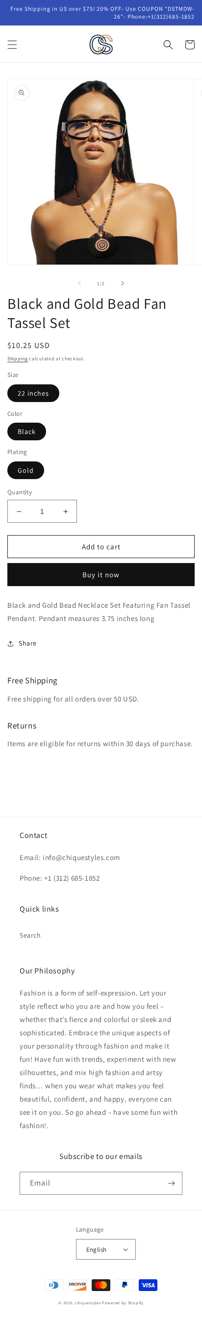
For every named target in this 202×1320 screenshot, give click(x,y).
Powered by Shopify (123, 1302)
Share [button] (28, 643)
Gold (26, 470)
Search (30, 935)
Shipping (17, 358)
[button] (12, 44)
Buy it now (101, 574)
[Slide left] (79, 283)
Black (27, 431)
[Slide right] (122, 283)
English (96, 1249)
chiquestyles (88, 1302)
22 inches (33, 393)
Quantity (19, 492)
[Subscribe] (171, 1183)
